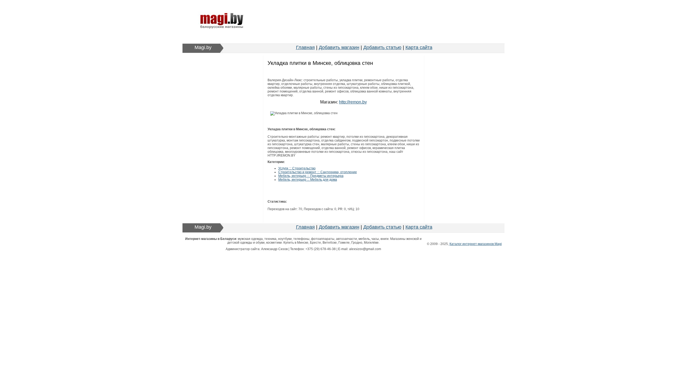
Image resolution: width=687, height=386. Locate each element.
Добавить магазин (339, 47)
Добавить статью (382, 47)
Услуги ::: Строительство (297, 168)
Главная (305, 47)
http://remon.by (353, 102)
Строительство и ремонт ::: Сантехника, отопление (317, 172)
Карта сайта (418, 47)
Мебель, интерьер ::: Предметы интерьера (311, 176)
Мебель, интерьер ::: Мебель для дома (307, 179)
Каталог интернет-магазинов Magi (476, 244)
